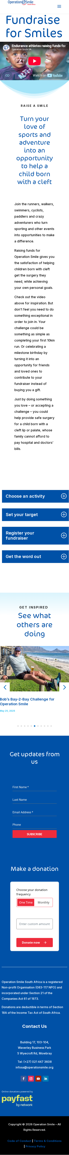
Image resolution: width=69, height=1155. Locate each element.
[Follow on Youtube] (38, 1079)
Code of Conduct (19, 1141)
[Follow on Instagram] (31, 1079)
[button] (5, 687)
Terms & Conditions (48, 1141)
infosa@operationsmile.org (34, 1067)
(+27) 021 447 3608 (37, 1062)
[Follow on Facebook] (23, 1079)
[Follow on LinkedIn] (46, 1079)
